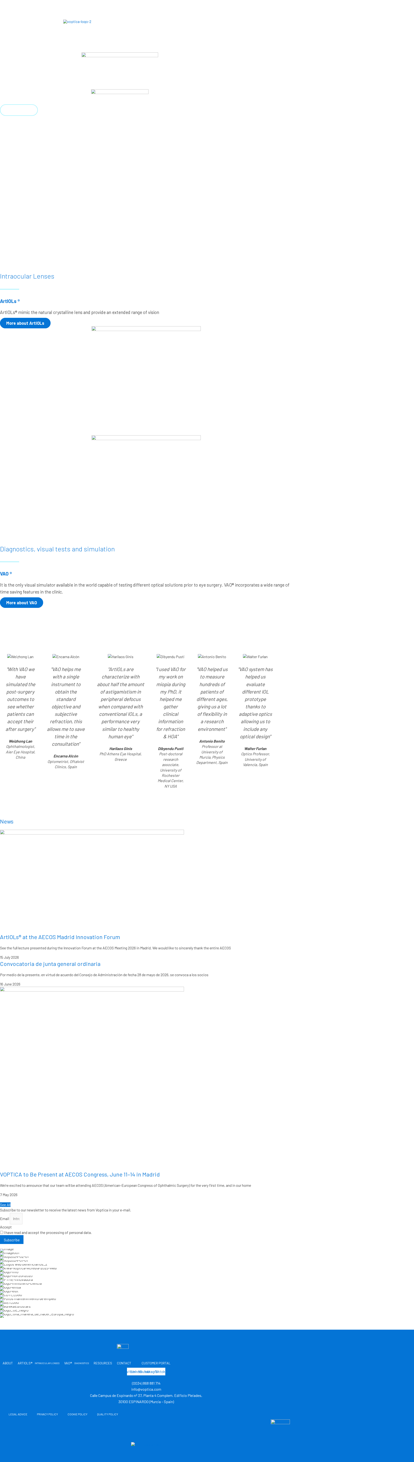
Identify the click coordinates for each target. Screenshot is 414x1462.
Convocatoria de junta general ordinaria (50, 963)
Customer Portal (329, 21)
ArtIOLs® (177, 21)
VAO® (226, 21)
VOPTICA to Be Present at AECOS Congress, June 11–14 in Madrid (80, 1174)
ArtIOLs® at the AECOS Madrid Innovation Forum (60, 936)
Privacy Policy (47, 1414)
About (140, 21)
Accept (6, 1227)
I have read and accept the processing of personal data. (48, 1232)
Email (5, 1218)
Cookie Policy (77, 1414)
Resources (257, 21)
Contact (288, 21)
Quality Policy (107, 1414)
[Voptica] (77, 21)
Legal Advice (18, 1414)
